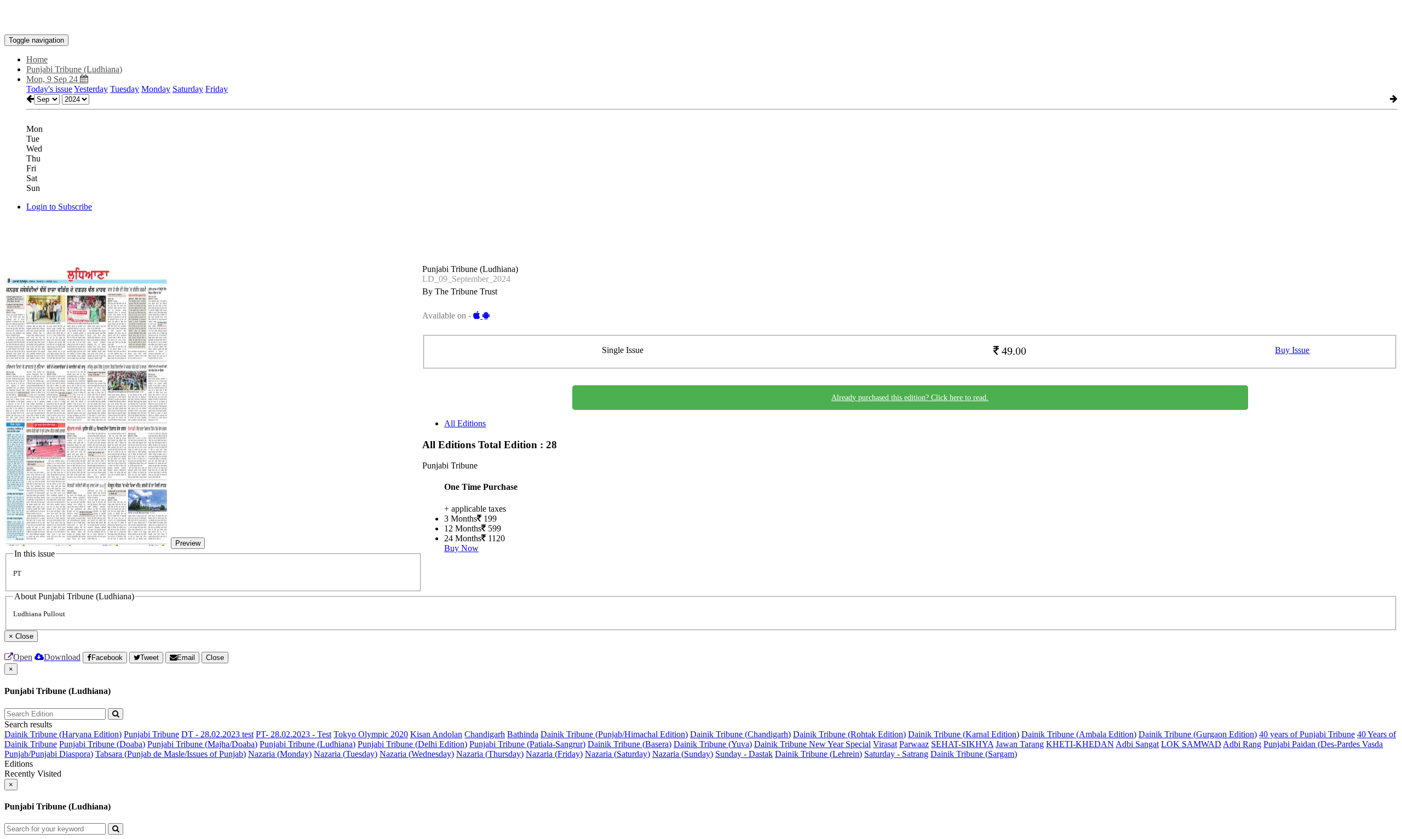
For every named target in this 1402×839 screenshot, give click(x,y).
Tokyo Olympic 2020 (371, 734)
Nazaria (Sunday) (682, 754)
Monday (155, 89)
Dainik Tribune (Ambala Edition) (1078, 734)
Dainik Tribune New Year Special (812, 744)
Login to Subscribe (59, 206)
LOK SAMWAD (1191, 744)
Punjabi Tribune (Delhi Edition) (412, 744)
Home (37, 59)
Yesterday (91, 89)
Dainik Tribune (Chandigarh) (740, 734)
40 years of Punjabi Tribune (1307, 734)
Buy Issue (1292, 350)
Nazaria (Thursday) (490, 754)
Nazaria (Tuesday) (345, 754)
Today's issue (49, 89)
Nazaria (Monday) (280, 754)
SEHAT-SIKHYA (962, 744)
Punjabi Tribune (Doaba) (102, 744)
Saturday (188, 89)
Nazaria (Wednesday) (417, 754)
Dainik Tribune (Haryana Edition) (63, 734)
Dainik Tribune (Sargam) (973, 754)
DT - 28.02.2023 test (217, 734)
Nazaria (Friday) (554, 754)
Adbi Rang (1242, 744)
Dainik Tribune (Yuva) (713, 744)
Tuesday (124, 89)
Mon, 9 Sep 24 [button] (53, 79)
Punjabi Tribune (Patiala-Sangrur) (527, 744)
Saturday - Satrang (896, 754)
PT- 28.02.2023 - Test (293, 734)
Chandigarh (484, 734)
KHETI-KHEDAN (1080, 744)
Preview (187, 543)
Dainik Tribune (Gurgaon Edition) (1198, 734)
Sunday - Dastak (744, 754)
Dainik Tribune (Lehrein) (818, 754)
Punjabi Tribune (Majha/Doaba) (202, 744)
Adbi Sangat (1137, 744)
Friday (216, 89)
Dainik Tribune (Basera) (629, 744)
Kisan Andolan (436, 734)
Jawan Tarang (1020, 744)
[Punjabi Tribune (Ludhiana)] (701, 18)
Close (215, 657)
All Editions (465, 423)
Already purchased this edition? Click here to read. (910, 398)
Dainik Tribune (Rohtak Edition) (849, 734)
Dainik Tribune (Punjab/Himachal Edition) (614, 734)
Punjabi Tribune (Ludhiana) (307, 744)
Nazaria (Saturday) (617, 754)
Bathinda (522, 734)
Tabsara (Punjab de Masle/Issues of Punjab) (170, 754)
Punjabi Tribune (151, 734)
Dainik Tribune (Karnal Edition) (963, 734)
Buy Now (461, 548)
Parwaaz (914, 744)
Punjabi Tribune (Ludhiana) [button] (74, 69)
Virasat (885, 744)
